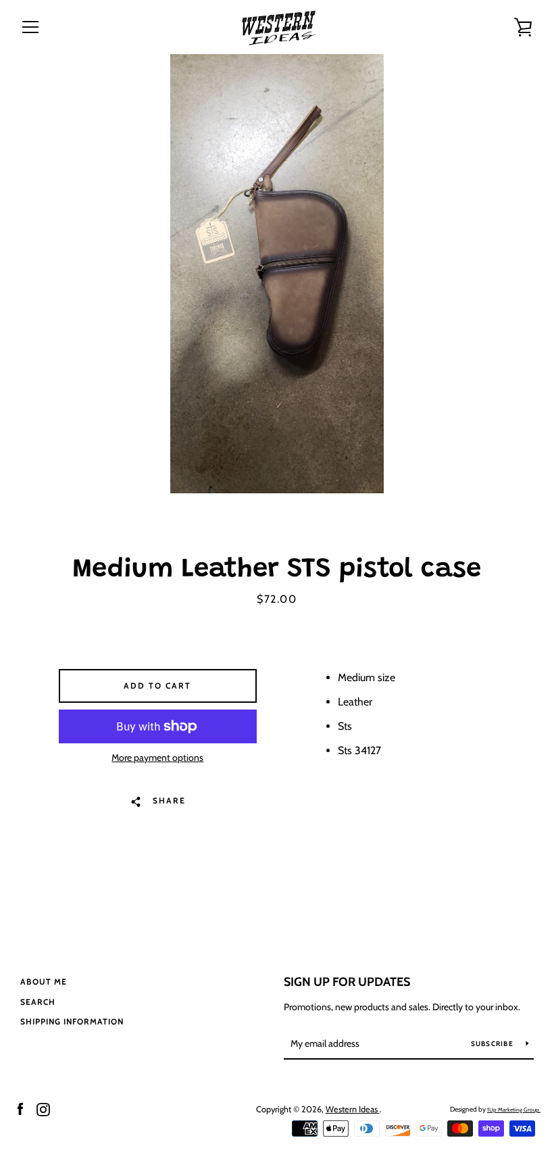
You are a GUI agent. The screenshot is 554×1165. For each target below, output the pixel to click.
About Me (43, 981)
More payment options (157, 757)
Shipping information (72, 1021)
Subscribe (493, 1043)
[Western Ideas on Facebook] (20, 1108)
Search (37, 1002)
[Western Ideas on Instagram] (43, 1108)
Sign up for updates (347, 981)
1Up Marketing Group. (513, 1109)
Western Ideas (353, 1109)
